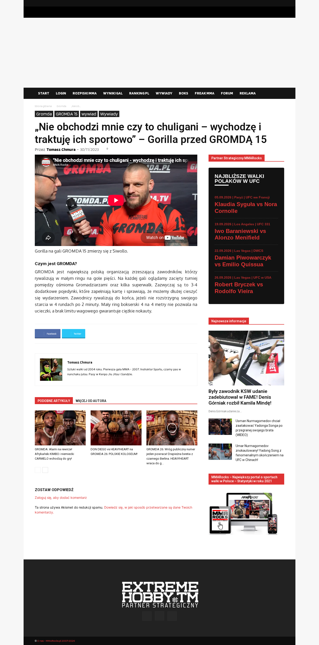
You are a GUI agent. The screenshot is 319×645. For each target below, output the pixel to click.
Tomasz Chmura (60, 149)
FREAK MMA (204, 93)
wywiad (89, 114)
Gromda (61, 106)
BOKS (183, 93)
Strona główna (43, 106)
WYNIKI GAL (113, 93)
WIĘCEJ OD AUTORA (91, 401)
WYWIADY (164, 93)
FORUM (227, 93)
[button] (278, 93)
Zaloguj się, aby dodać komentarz (61, 497)
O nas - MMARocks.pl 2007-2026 (56, 640)
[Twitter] (280, 3)
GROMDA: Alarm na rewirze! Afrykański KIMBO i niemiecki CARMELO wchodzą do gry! (54, 453)
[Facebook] (265, 3)
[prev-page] (38, 470)
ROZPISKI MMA (85, 93)
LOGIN (61, 93)
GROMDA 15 (67, 114)
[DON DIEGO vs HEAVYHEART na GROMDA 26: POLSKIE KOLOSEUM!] (116, 427)
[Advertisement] (159, 52)
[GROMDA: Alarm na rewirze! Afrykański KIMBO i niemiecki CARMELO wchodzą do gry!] (60, 427)
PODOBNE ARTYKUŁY (54, 401)
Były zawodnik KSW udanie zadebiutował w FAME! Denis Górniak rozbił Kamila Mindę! (240, 397)
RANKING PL (139, 93)
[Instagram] (273, 3)
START (43, 93)
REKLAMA (248, 93)
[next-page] (45, 470)
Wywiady (109, 114)
